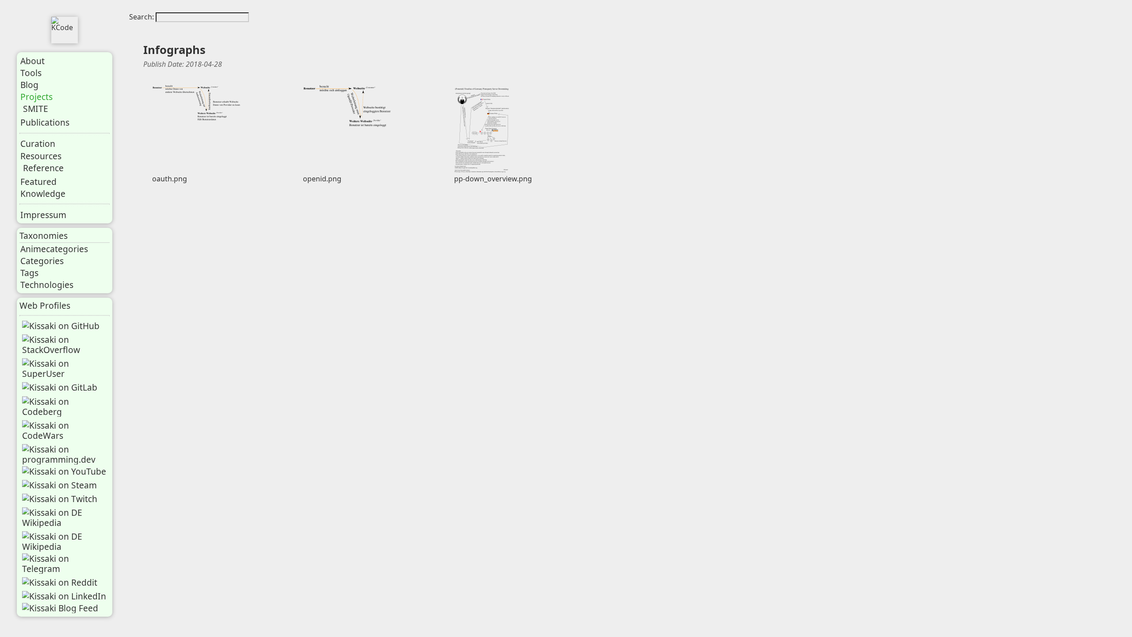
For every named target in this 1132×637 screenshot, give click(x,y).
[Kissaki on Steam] (59, 485)
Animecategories (54, 249)
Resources (40, 156)
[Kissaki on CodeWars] (65, 430)
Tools (31, 73)
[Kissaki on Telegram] (65, 564)
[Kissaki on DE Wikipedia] (65, 518)
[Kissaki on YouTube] (64, 471)
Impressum (43, 215)
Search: (142, 17)
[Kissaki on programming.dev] (65, 454)
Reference (43, 168)
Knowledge (42, 194)
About (32, 61)
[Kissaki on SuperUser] (65, 368)
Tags (29, 273)
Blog (29, 85)
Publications (44, 122)
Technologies (46, 285)
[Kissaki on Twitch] (59, 499)
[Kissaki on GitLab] (59, 387)
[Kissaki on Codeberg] (65, 406)
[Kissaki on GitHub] (60, 326)
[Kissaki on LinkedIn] (64, 596)
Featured (38, 182)
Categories (42, 261)
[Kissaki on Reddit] (59, 582)
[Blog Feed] (60, 608)
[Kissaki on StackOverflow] (65, 345)
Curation (37, 144)
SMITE (35, 109)
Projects (36, 97)
